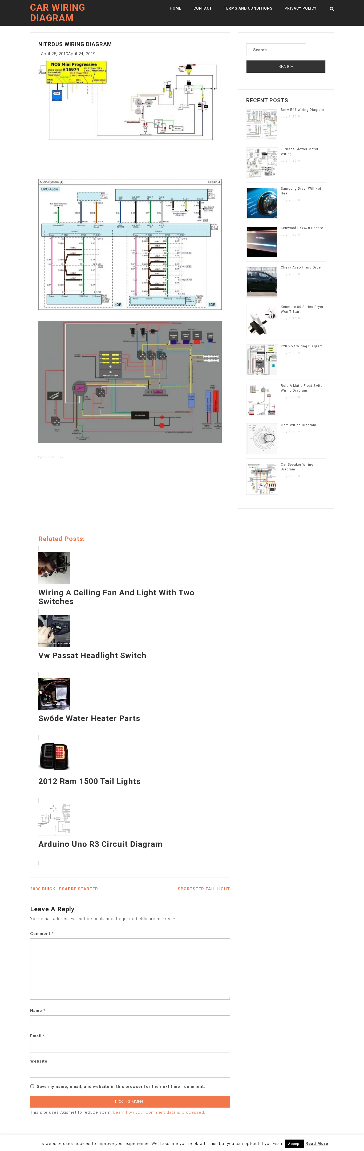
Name (38, 1010)
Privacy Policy (301, 8)
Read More (316, 1143)
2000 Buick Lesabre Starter (64, 888)
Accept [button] (294, 1144)
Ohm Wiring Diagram (298, 425)
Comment (42, 933)
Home (175, 8)
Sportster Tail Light (204, 888)
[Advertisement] (130, 498)
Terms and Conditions (248, 8)
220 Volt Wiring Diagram (302, 346)
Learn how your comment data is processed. (159, 1112)
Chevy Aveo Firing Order (301, 267)
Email (37, 1036)
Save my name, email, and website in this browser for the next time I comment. (121, 1086)
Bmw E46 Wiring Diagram (302, 110)
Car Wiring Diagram (57, 12)
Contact (202, 8)
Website (38, 1061)
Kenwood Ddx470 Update (302, 228)
